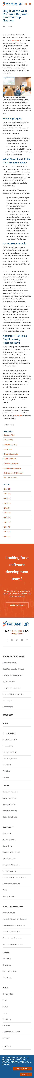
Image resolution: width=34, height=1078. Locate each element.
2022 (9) (7, 508)
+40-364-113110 (16, 631)
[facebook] (7, 640)
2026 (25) (7, 489)
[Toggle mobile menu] (30, 4)
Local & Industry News (11, 463)
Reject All (25, 1074)
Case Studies (8, 440)
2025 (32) (7, 494)
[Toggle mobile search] (26, 4)
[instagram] (27, 640)
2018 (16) (7, 527)
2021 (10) (7, 513)
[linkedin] (17, 640)
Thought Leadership (10, 478)
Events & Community (11, 454)
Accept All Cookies (22, 1069)
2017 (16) (7, 532)
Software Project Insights (12, 468)
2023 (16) (7, 503)
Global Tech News (10, 459)
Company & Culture (10, 445)
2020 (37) (7, 517)
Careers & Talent (9, 435)
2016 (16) (7, 536)
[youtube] (22, 640)
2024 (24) (7, 498)
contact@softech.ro (17, 633)
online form (18, 416)
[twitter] (12, 640)
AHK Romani (15, 40)
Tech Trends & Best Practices (13, 473)
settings (6, 1064)
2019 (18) (7, 522)
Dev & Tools (8, 449)
